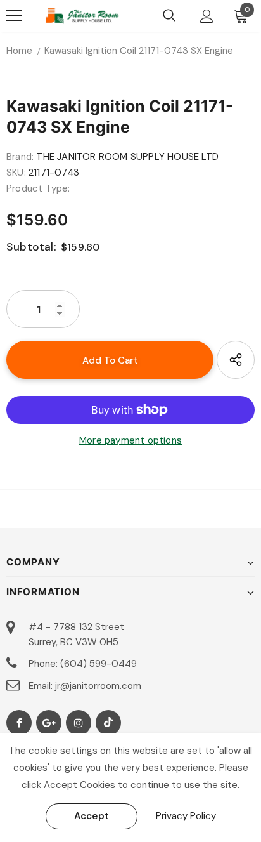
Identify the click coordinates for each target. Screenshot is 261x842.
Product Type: (38, 188)
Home (19, 50)
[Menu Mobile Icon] (14, 15)
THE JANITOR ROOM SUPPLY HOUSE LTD (127, 156)
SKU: (16, 172)
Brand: (20, 156)
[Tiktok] (108, 722)
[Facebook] (19, 722)
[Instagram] (78, 722)
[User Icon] (206, 16)
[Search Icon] (169, 16)
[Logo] (82, 16)
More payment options (130, 440)
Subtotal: (31, 247)
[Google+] (48, 722)
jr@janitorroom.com (98, 686)
